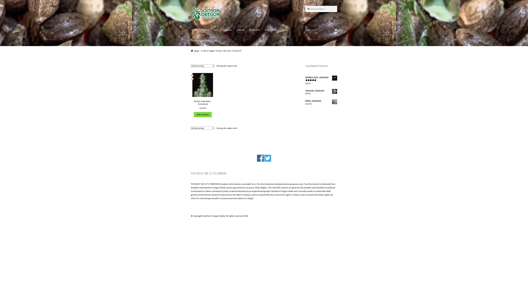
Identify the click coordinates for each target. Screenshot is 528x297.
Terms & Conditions (200, 40)
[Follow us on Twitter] (267, 161)
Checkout (227, 29)
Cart (216, 29)
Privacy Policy (271, 29)
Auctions (205, 29)
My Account (254, 29)
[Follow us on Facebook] (260, 161)
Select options (202, 114)
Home (194, 29)
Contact (240, 29)
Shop (285, 29)
